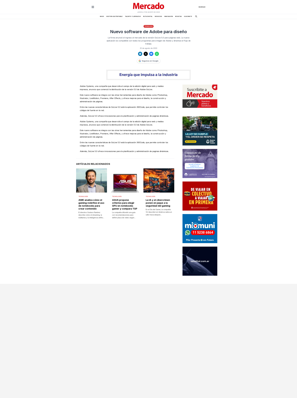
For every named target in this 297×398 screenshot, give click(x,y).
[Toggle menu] (92, 7)
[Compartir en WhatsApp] (157, 54)
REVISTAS (178, 16)
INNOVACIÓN (168, 16)
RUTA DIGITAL (147, 16)
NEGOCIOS (158, 16)
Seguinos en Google (150, 61)
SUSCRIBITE (188, 16)
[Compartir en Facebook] (151, 54)
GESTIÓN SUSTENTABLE (114, 16)
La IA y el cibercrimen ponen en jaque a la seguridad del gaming (158, 203)
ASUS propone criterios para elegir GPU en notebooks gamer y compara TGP (124, 204)
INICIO (102, 16)
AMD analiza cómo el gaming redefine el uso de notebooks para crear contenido (91, 204)
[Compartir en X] (146, 54)
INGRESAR (202, 7)
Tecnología (148, 26)
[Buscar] (196, 16)
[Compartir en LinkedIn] (140, 54)
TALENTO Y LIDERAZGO (133, 16)
